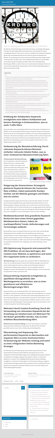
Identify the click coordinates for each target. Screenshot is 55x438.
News (6, 424)
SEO (22, 381)
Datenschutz (30, 434)
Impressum (24, 434)
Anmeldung (35, 419)
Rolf (17, 381)
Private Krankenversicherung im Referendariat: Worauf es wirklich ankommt (39, 410)
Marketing (8, 422)
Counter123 (7, 2)
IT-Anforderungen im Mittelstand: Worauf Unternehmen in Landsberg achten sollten (40, 404)
